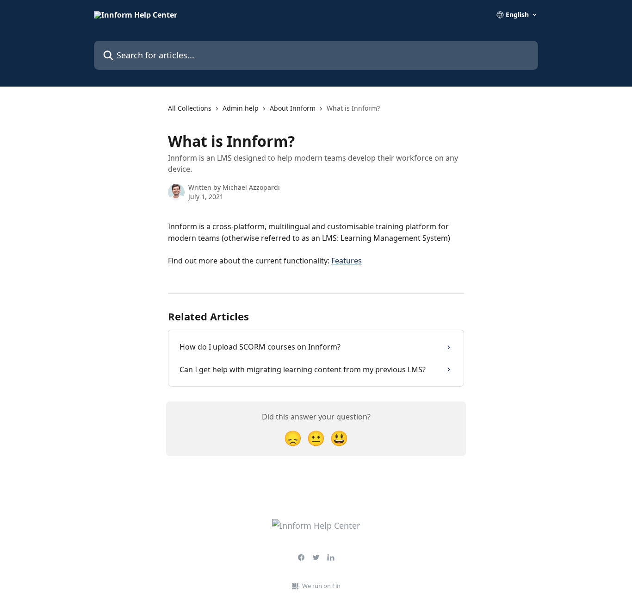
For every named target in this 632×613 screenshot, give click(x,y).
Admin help (241, 108)
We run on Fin (321, 586)
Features (346, 261)
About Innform (293, 108)
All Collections (189, 108)
